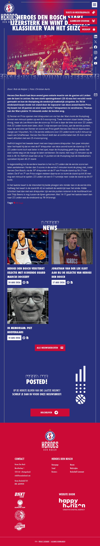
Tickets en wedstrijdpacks (78, 12)
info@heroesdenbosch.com (22, 475)
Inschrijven (46, 412)
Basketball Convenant (77, 471)
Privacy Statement (44, 541)
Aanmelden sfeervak (80, 21)
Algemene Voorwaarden (58, 541)
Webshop (86, 29)
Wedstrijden (74, 468)
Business (54, 471)
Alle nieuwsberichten (47, 347)
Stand (53, 468)
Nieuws (72, 464)
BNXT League (19, 202)
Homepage (55, 464)
